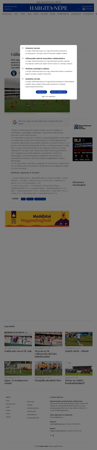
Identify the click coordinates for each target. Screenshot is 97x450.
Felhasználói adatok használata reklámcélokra (45, 58)
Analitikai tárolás (32, 79)
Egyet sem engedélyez (48, 96)
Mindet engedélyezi (58, 92)
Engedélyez (41, 92)
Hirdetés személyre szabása (37, 68)
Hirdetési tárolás (32, 48)
